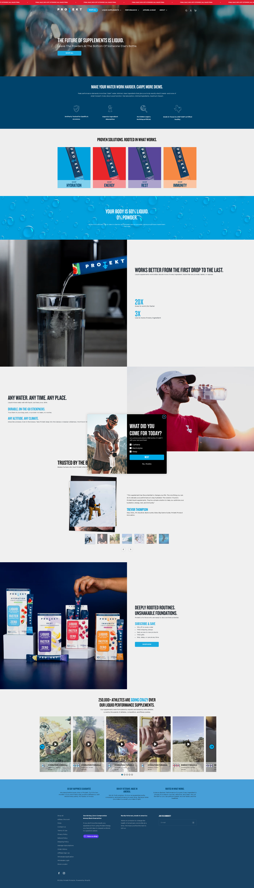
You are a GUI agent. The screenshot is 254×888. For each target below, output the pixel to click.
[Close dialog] (164, 417)
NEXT (147, 457)
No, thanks (147, 464)
